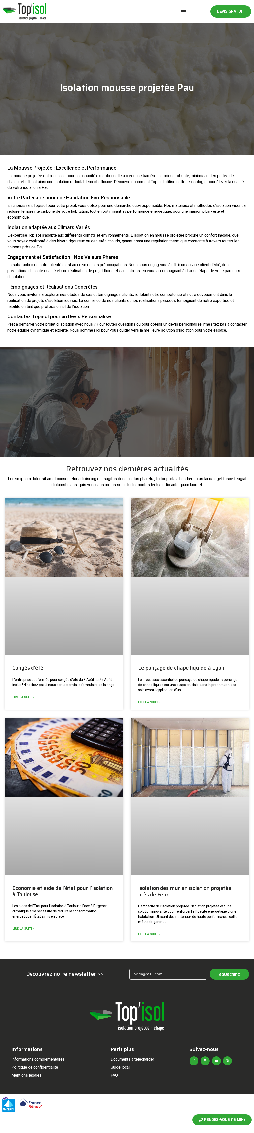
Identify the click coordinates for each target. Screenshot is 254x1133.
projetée (35, 175)
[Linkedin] (227, 1060)
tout (93, 211)
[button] (183, 11)
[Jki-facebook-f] (194, 1060)
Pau (45, 187)
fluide (109, 270)
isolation (61, 181)
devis (173, 324)
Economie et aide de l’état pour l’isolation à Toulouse (62, 891)
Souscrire (229, 975)
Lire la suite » (23, 697)
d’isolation (54, 300)
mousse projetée (169, 235)
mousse (20, 175)
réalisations (149, 300)
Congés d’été (27, 668)
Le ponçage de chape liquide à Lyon (181, 668)
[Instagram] (205, 1060)
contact (236, 324)
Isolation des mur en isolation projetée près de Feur (184, 891)
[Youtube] (216, 1060)
